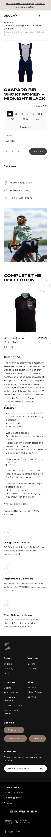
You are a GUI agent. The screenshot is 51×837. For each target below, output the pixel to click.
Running (8, 668)
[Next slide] (44, 285)
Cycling (8, 664)
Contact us (14, 738)
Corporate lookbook (9, 699)
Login (36, 738)
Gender (8, 136)
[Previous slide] (29, 285)
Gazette (31, 687)
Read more (10, 166)
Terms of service (13, 792)
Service (31, 697)
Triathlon (32, 668)
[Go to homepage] (10, 15)
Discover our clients (11, 712)
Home (7, 22)
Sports (8, 688)
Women (32, 658)
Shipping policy (12, 798)
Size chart (25, 127)
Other (7, 673)
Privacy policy (11, 787)
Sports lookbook (13, 705)
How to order (11, 692)
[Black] (15, 341)
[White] (8, 341)
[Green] (12, 341)
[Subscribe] (41, 768)
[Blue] (18, 341)
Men (7, 658)
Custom (9, 682)
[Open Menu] (45, 15)
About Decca (34, 692)
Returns (12, 730)
